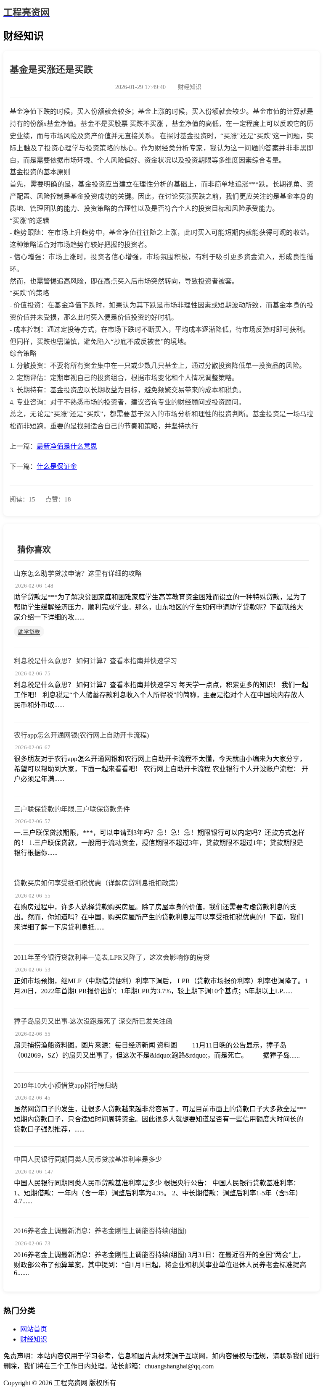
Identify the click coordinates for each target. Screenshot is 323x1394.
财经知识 (33, 1339)
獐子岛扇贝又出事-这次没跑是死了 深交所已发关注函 (93, 1021)
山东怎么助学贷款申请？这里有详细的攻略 (78, 573)
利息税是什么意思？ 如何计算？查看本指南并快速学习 (95, 660)
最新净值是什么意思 (67, 446)
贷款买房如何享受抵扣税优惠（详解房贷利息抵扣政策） (98, 883)
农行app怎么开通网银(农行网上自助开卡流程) (81, 735)
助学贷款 (29, 632)
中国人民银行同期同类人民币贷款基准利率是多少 (88, 1159)
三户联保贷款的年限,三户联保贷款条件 (72, 809)
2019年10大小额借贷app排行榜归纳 (66, 1085)
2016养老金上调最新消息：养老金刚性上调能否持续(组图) (100, 1230)
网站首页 (33, 1329)
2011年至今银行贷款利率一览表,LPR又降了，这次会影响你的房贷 (112, 957)
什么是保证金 (57, 466)
